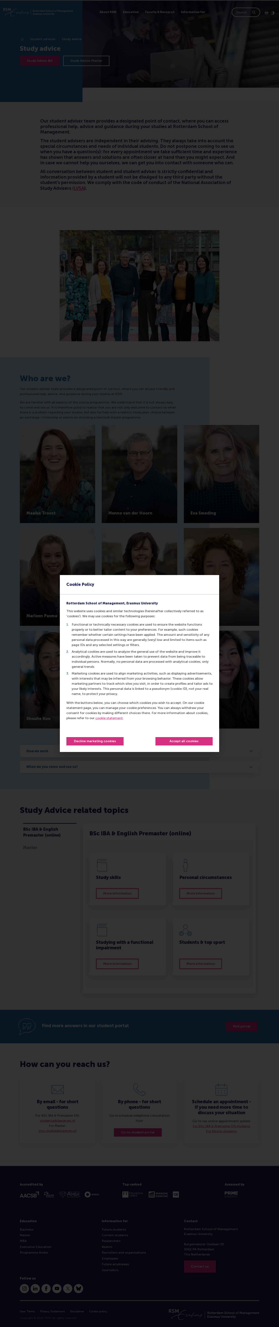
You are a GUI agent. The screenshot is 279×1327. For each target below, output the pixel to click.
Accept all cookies (184, 741)
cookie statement (109, 718)
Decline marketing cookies (95, 741)
